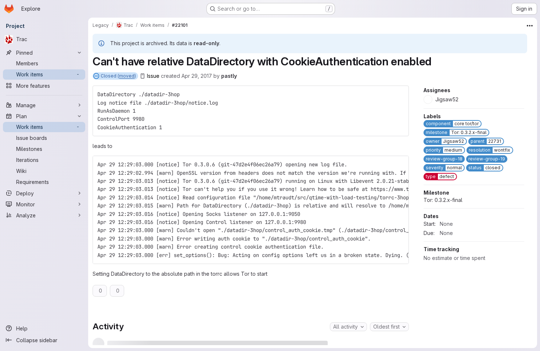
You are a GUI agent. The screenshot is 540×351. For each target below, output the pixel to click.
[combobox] (348, 326)
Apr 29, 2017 (196, 76)
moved (126, 76)
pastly (229, 76)
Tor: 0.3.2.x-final (443, 270)
